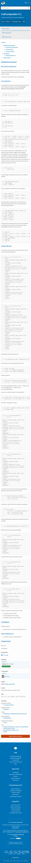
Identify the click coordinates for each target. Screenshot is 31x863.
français (15, 851)
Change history (7, 57)
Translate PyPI (15, 792)
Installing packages (15, 756)
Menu (26, 3)
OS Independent (7, 718)
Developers (6, 709)
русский (10, 853)
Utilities (5, 731)
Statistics (15, 776)
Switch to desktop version (15, 843)
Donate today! (15, 828)
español (10, 851)
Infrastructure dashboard (15, 774)
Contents (3, 42)
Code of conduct (15, 809)
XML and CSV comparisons (12, 47)
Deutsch (16, 852)
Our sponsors (15, 780)
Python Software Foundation (21, 832)
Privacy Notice (14, 811)
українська (6, 852)
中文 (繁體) (27, 852)
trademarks (9, 832)
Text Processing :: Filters (9, 728)
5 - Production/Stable (8, 705)
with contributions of (10, 55)
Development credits (15, 796)
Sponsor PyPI (15, 794)
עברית (14, 853)
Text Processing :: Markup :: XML (11, 730)
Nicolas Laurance (9, 684)
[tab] (15, 29)
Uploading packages (15, 758)
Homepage (5, 655)
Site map (15, 836)
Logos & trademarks (15, 778)
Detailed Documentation (9, 45)
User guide (14, 760)
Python (5, 722)
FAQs (15, 764)
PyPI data (4, 661)
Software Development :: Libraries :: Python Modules (15, 727)
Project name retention (14, 762)
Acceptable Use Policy (15, 813)
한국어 (23, 853)
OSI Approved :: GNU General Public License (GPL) (15, 713)
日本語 (19, 851)
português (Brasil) (25, 851)
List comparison (9, 49)
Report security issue (15, 807)
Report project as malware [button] (15, 736)
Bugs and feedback (15, 789)
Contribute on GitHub (15, 791)
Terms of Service (15, 805)
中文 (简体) (21, 852)
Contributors (6, 53)
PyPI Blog (15, 772)
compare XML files (10, 51)
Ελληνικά (11, 852)
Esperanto (19, 853)
